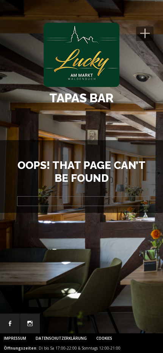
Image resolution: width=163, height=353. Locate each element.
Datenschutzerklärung (61, 338)
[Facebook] (10, 323)
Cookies (104, 338)
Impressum (15, 338)
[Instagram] (30, 323)
